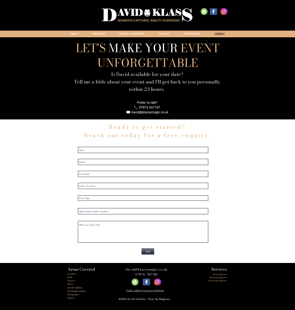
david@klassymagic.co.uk (149, 112)
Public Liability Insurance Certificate (145, 290)
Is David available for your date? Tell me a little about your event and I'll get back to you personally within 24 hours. (147, 81)
